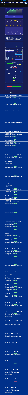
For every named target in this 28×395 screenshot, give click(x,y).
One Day (8, 51)
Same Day (6, 51)
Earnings (17, 2)
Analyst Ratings (21, 2)
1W (9, 15)
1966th (13, 25)
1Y (15, 15)
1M (12, 15)
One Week (10, 51)
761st (20, 25)
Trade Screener (3, 2)
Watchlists (13, 2)
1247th (7, 25)
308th (17, 25)
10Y (18, 15)
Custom (21, 15)
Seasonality (25, 2)
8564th (10, 25)
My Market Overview (8, 2)
